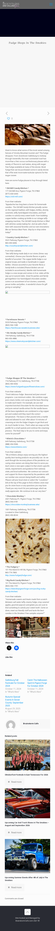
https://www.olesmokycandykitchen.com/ (23, 341)
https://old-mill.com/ (14, 196)
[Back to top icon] (27, 912)
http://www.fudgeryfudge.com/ (18, 575)
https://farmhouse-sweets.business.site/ (22, 328)
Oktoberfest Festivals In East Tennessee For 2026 (26, 775)
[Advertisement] (27, 73)
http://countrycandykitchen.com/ (19, 246)
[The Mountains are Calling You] (11, 4)
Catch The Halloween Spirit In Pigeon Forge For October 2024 (37, 683)
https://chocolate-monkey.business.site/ (22, 504)
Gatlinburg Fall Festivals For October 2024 (15, 683)
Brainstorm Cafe (31, 723)
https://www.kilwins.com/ (16, 447)
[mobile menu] (51, 4)
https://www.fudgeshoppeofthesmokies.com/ (25, 387)
